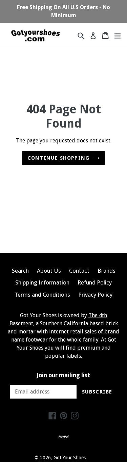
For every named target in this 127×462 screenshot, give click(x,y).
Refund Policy (95, 282)
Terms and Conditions (42, 294)
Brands (106, 270)
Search (20, 270)
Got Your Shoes (70, 457)
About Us (49, 270)
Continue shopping (58, 158)
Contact (79, 270)
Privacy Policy (95, 294)
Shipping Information (42, 282)
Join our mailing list (63, 375)
